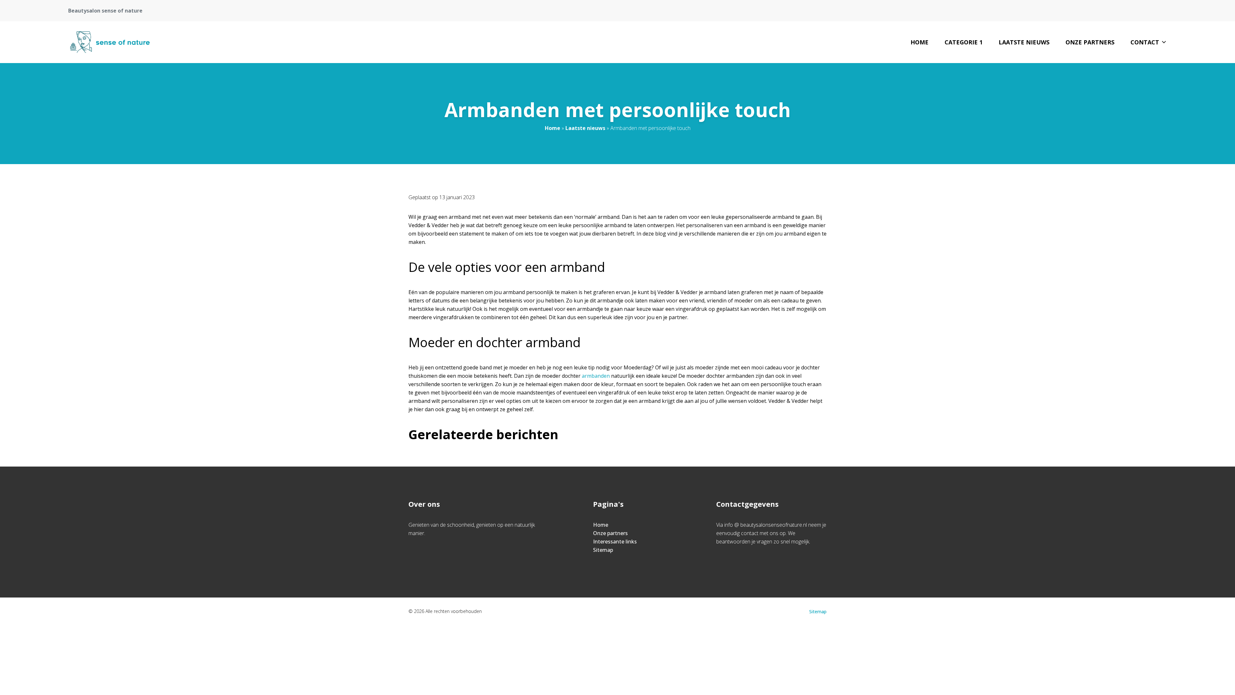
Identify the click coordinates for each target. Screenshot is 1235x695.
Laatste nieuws (1024, 42)
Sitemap (603, 549)
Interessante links (615, 541)
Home (919, 42)
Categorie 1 (964, 42)
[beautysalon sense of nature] (110, 42)
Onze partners (1090, 42)
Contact (1144, 42)
